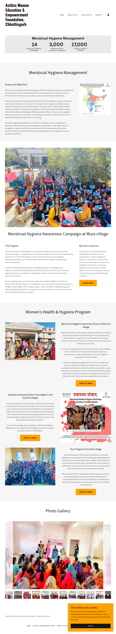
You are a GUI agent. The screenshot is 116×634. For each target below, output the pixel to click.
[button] (73, 15)
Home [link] (62, 15)
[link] (20, 25)
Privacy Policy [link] (63, 626)
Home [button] (29, 626)
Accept (90, 626)
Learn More (88, 283)
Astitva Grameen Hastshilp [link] (44, 626)
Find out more (85, 383)
